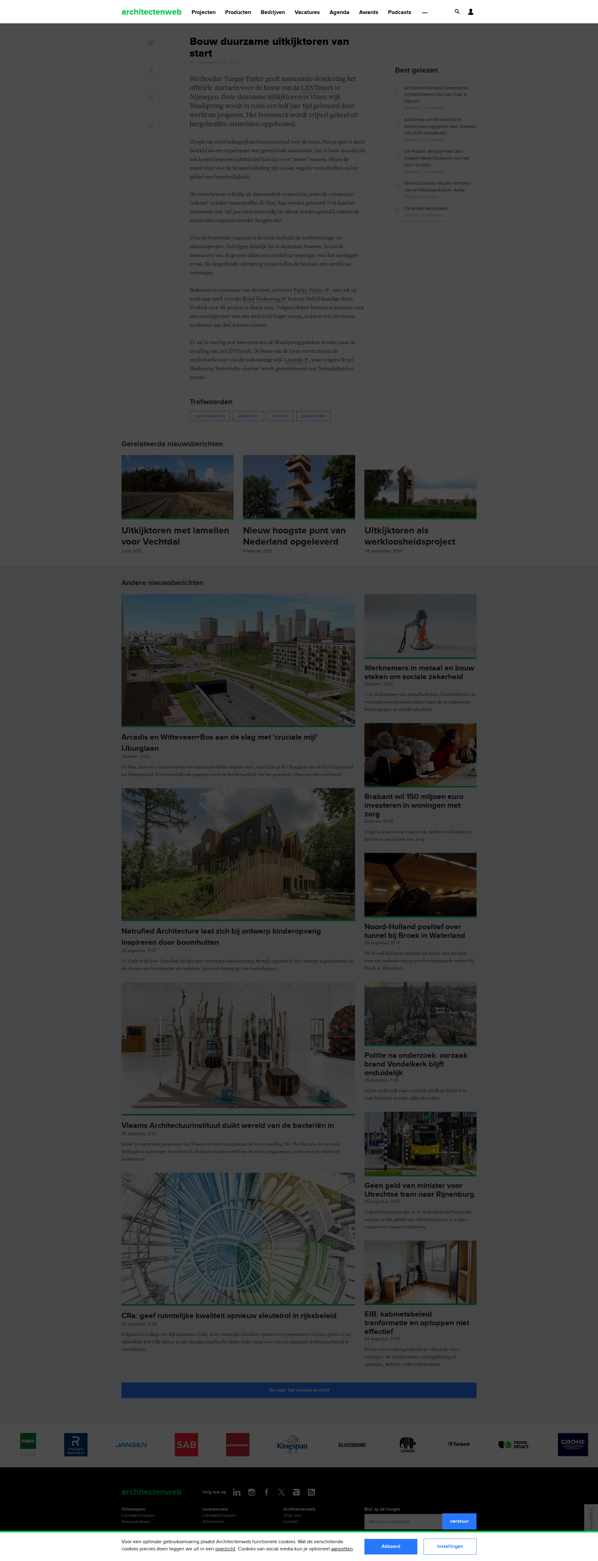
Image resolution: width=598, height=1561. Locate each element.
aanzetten (342, 1549)
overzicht (225, 1549)
